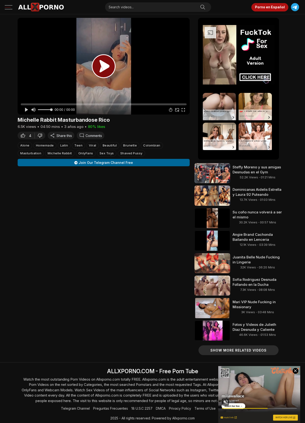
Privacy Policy (180, 408)
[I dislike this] (41, 135)
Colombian (151, 145)
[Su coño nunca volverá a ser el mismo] (212, 218)
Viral (92, 145)
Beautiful (110, 145)
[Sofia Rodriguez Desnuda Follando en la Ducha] (212, 286)
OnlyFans (85, 153)
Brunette (130, 145)
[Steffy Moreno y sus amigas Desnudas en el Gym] (212, 173)
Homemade (45, 145)
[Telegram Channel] (295, 7)
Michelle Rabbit (60, 153)
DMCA (161, 408)
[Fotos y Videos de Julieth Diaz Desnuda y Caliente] (212, 331)
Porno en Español (270, 7)
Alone (25, 145)
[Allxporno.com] (41, 7)
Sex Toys (107, 153)
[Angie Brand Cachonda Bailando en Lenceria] (212, 241)
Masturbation (30, 153)
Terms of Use (205, 408)
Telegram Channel (75, 408)
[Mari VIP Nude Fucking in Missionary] (212, 308)
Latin (64, 145)
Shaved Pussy (131, 153)
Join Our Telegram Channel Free (106, 163)
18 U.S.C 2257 (141, 408)
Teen (78, 145)
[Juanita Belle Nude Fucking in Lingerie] (212, 263)
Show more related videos (238, 350)
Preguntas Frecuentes (110, 408)
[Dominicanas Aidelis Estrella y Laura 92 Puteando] (212, 196)
